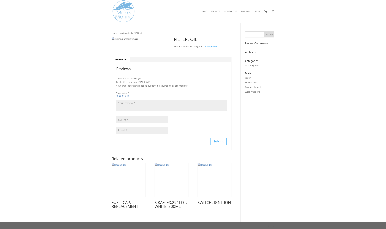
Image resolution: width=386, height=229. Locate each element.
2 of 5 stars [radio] (120, 96)
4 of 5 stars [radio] (125, 96)
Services (215, 11)
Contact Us (230, 11)
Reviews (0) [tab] (121, 59)
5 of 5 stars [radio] (128, 96)
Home (204, 11)
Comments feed (253, 87)
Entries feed (251, 82)
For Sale (246, 11)
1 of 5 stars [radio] (117, 96)
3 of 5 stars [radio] (123, 96)
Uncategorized (125, 33)
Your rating (122, 93)
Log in (248, 77)
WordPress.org (252, 91)
